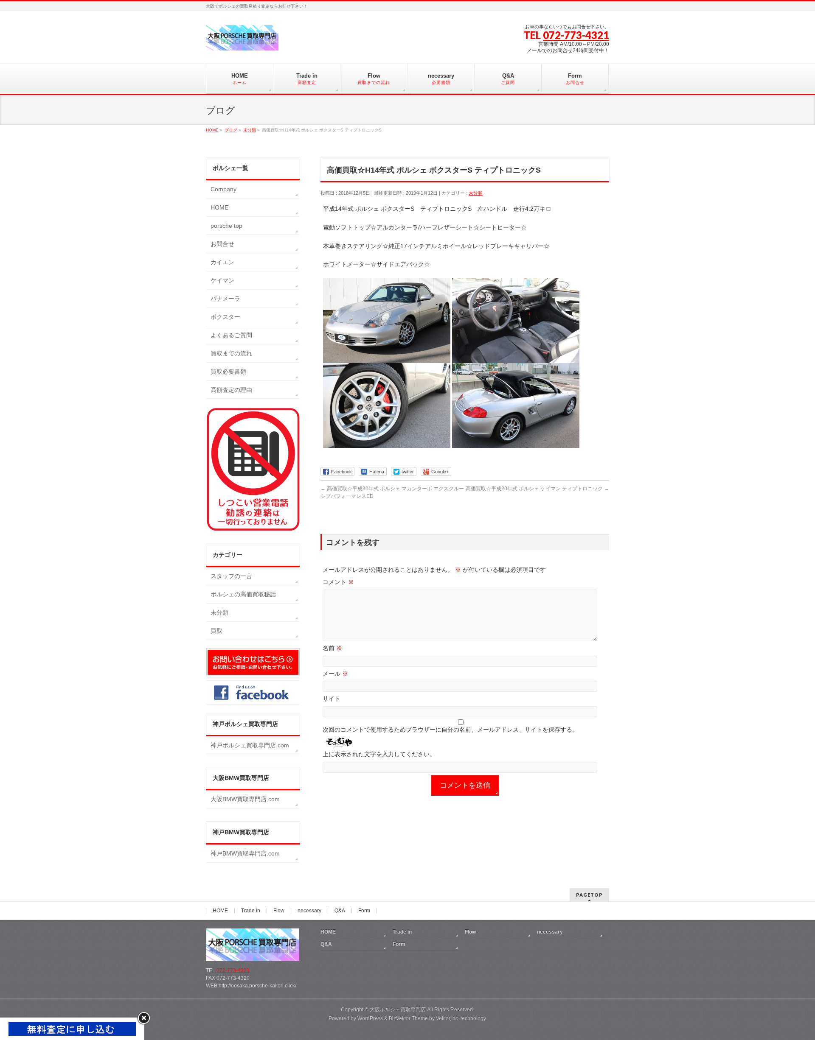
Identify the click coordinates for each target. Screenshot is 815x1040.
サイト (331, 698)
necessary (309, 910)
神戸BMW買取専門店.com (245, 853)
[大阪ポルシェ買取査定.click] (242, 41)
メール (335, 673)
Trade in (250, 910)
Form (364, 910)
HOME (219, 207)
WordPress (370, 1018)
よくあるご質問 (231, 335)
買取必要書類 (228, 371)
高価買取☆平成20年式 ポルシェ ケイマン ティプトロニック (537, 489)
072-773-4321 (576, 35)
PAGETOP (589, 894)
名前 (332, 648)
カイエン (222, 262)
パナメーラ (225, 298)
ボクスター (225, 316)
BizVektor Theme (408, 1018)
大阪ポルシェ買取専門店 (398, 1009)
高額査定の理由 (231, 389)
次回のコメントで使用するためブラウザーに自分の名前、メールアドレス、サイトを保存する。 (450, 729)
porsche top (226, 225)
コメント (338, 582)
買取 (216, 630)
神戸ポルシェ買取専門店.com (250, 745)
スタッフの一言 (231, 576)
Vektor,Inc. (447, 1018)
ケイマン (222, 280)
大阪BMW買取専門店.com (245, 799)
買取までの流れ (231, 353)
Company (223, 189)
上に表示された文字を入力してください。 (379, 754)
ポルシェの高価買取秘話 (243, 594)
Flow (278, 910)
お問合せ (222, 243)
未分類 (476, 193)
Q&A (339, 910)
